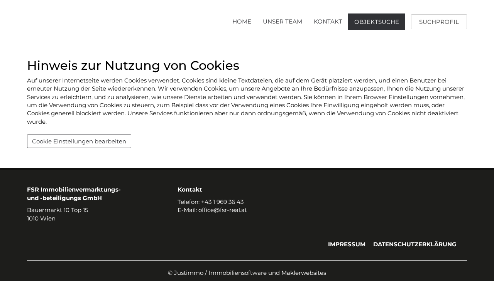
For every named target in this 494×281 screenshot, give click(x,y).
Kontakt (328, 21)
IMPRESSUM (346, 244)
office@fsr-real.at (222, 210)
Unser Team (282, 21)
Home (241, 21)
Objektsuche (376, 21)
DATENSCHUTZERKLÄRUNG (415, 244)
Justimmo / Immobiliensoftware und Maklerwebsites (250, 272)
